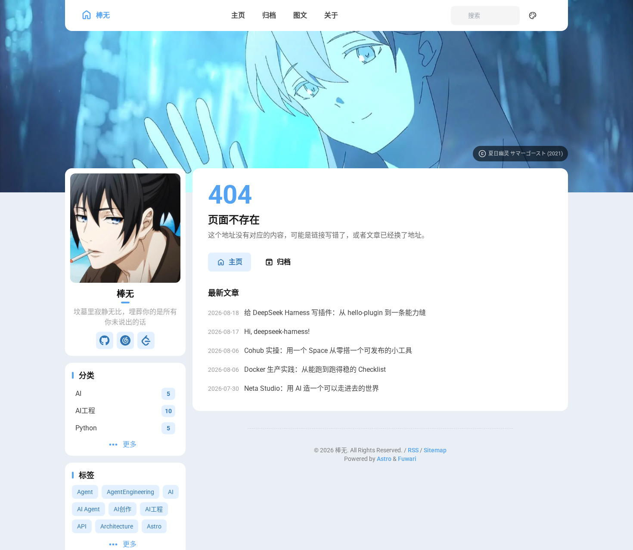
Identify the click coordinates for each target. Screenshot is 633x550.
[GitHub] (104, 340)
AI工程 (154, 509)
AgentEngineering (130, 491)
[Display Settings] (532, 15)
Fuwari (407, 458)
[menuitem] (551, 15)
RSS (413, 450)
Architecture (116, 526)
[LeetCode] (146, 340)
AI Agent (88, 509)
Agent (85, 491)
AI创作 (122, 509)
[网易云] (125, 340)
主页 (235, 262)
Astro (154, 526)
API (82, 526)
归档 (284, 262)
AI (171, 491)
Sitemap (435, 450)
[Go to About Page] (125, 228)
